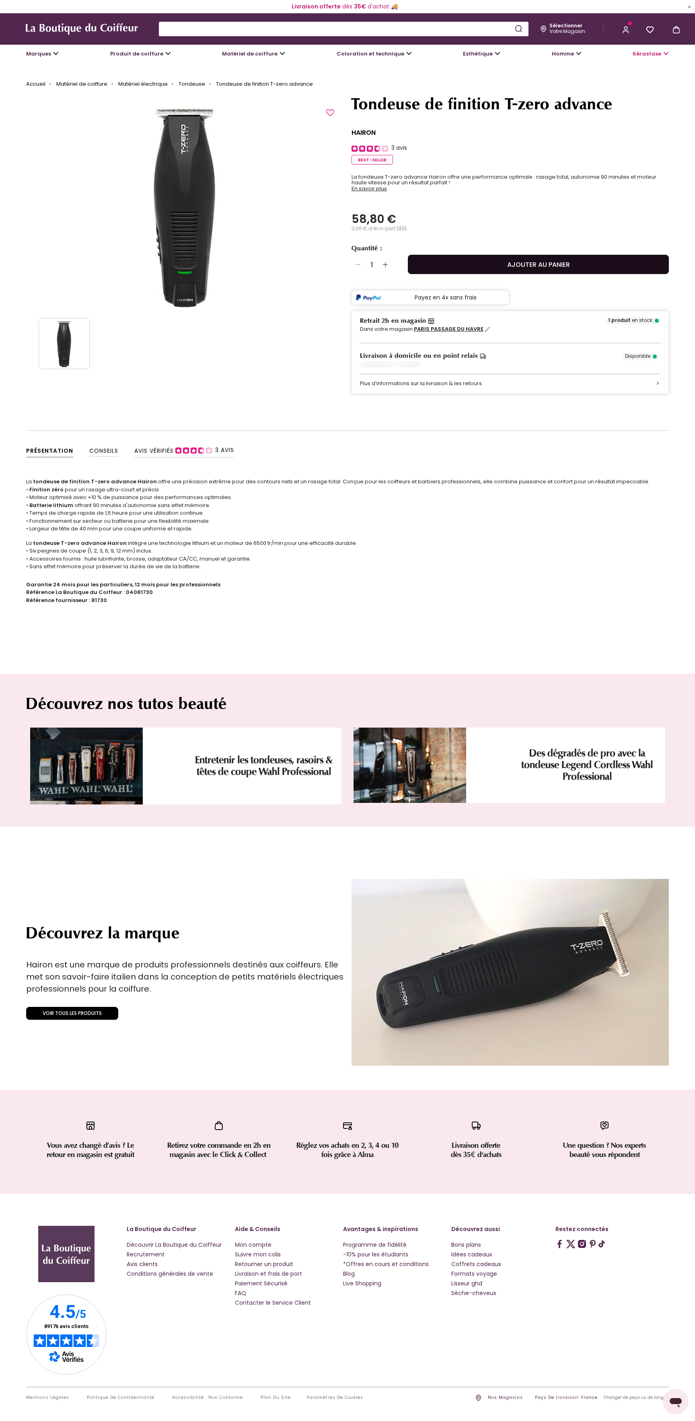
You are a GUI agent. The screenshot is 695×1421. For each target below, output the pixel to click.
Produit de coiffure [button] (136, 54)
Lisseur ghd (466, 1283)
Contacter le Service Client (273, 1303)
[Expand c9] (282, 53)
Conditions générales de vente (170, 1274)
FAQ (240, 1293)
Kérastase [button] (647, 54)
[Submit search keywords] (518, 29)
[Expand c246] (579, 53)
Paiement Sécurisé (261, 1283)
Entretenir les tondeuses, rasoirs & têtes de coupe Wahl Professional (263, 766)
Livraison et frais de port (268, 1274)
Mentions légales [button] (47, 1397)
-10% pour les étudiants (375, 1254)
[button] (626, 29)
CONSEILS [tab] (103, 451)
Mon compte (253, 1245)
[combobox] (343, 29)
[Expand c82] (497, 53)
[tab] (184, 450)
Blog (349, 1274)
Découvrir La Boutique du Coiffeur (174, 1245)
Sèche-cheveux (473, 1293)
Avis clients (142, 1264)
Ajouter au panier (538, 264)
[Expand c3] (168, 53)
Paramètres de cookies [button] (335, 1397)
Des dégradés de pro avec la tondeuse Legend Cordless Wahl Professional (587, 764)
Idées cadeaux (471, 1254)
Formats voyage (474, 1274)
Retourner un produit (264, 1264)
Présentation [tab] (49, 451)
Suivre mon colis (258, 1254)
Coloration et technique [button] (370, 54)
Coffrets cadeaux (476, 1264)
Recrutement (145, 1254)
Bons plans (466, 1245)
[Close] (689, 6)
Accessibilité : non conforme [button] (207, 1397)
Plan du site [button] (276, 1397)
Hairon (364, 132)
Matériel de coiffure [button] (250, 54)
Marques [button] (38, 54)
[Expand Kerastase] (666, 53)
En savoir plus (369, 189)
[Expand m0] (56, 53)
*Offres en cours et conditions (386, 1264)
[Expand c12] (409, 53)
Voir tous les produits (72, 1013)
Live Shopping (362, 1283)
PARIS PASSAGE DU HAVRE (448, 329)
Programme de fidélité (375, 1245)
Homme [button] (563, 54)
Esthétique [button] (478, 54)
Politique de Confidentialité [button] (120, 1397)
